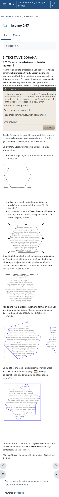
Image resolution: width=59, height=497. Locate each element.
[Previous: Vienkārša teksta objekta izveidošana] (3, 466)
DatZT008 (6, 16)
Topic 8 (17, 16)
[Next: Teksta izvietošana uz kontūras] (56, 466)
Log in (53, 4)
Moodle (20, 493)
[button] (11, 4)
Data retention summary (16, 484)
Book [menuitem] (6, 35)
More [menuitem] (15, 35)
